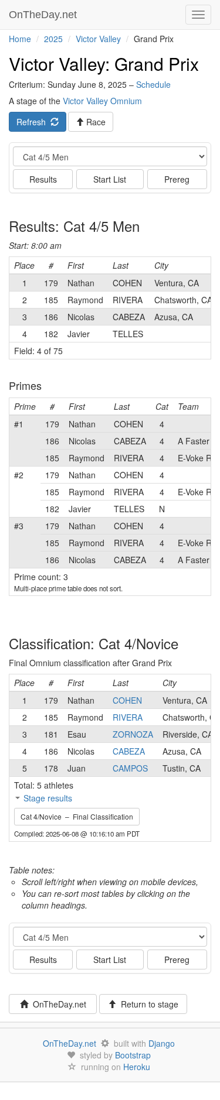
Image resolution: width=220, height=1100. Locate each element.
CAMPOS (130, 768)
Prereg (176, 179)
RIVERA (128, 717)
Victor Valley (98, 38)
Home (20, 38)
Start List (109, 179)
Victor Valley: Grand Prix (104, 63)
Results (43, 179)
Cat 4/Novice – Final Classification (77, 816)
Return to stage (147, 1004)
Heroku (136, 1066)
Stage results (47, 798)
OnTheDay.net (44, 14)
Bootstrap (133, 1055)
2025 (53, 38)
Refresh (33, 122)
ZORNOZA (133, 734)
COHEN (127, 700)
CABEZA (129, 751)
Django (161, 1043)
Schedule (153, 84)
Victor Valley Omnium (102, 101)
